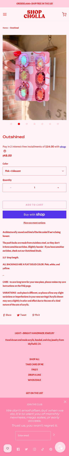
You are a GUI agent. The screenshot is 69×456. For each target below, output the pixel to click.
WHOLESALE (34, 380)
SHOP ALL (34, 359)
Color (5, 163)
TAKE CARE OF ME (35, 364)
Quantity (7, 180)
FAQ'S (34, 369)
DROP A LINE (34, 374)
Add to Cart (35, 204)
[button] (34, 77)
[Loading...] (34, 77)
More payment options (34, 222)
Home (5, 27)
